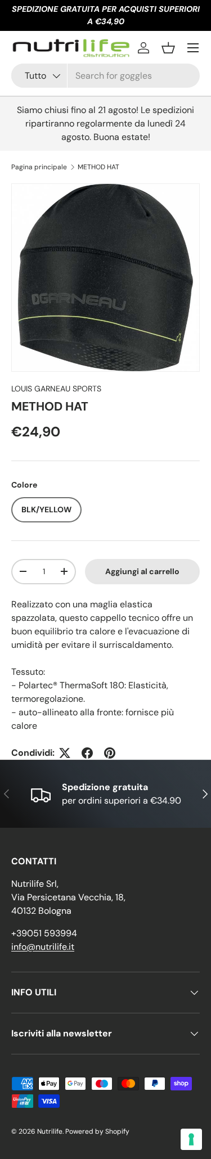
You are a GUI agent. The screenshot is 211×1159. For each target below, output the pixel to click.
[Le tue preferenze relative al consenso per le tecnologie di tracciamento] (191, 1139)
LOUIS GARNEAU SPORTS (56, 389)
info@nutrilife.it (42, 947)
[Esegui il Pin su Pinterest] (109, 753)
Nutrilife (49, 1131)
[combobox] (105, 76)
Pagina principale (39, 167)
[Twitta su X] (64, 753)
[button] (168, 47)
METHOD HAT (98, 167)
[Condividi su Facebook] (87, 753)
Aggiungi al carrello (142, 571)
